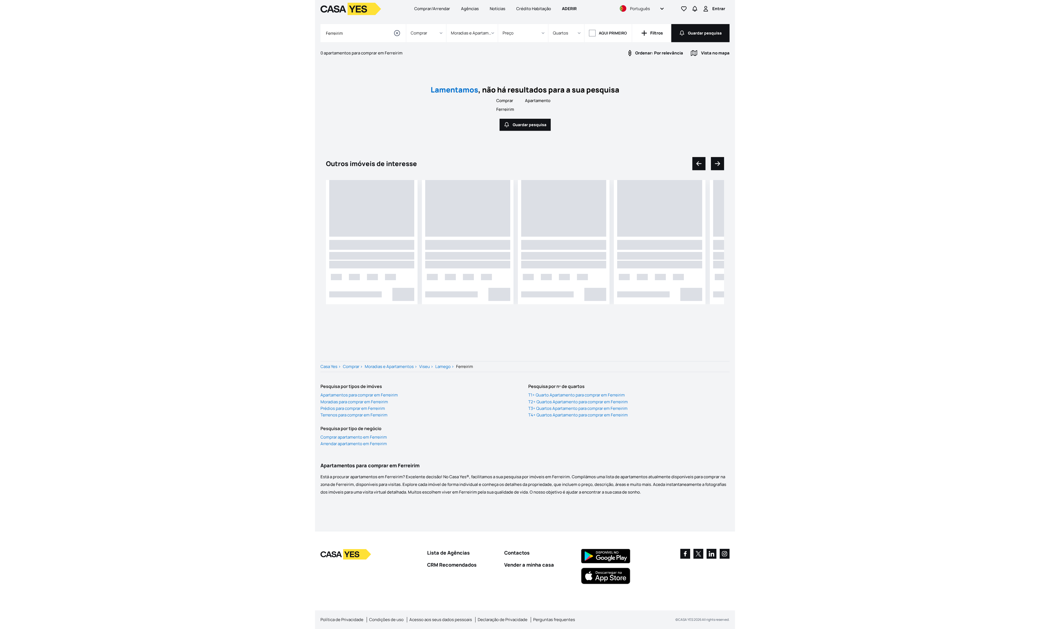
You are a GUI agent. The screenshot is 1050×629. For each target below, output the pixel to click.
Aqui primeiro (613, 33)
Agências (470, 8)
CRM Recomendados (452, 564)
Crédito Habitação (533, 8)
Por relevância (659, 53)
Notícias (497, 8)
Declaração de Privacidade (502, 619)
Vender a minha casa (529, 564)
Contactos (517, 552)
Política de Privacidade (341, 619)
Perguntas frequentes (554, 619)
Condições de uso (386, 619)
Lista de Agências (448, 552)
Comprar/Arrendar (432, 8)
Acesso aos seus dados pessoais (440, 619)
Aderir (569, 8)
